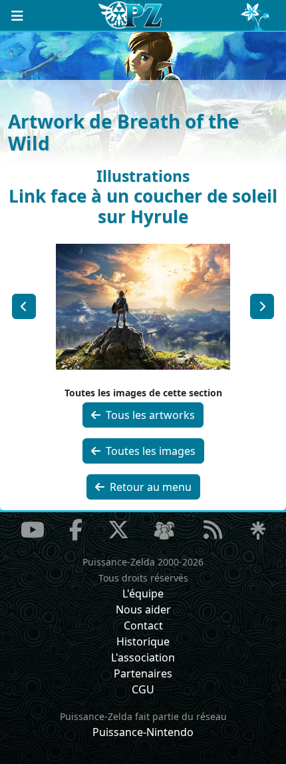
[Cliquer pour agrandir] (143, 305)
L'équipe (143, 593)
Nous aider (143, 609)
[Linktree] (258, 531)
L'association (143, 657)
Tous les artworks (149, 415)
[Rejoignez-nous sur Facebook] (75, 529)
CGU (143, 689)
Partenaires (143, 673)
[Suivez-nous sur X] (118, 529)
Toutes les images (149, 451)
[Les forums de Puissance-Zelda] (164, 531)
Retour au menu (149, 487)
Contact (143, 625)
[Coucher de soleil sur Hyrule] (262, 306)
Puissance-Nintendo (143, 732)
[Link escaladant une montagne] (24, 306)
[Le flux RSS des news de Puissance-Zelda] (213, 529)
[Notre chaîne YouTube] (33, 529)
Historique (143, 641)
